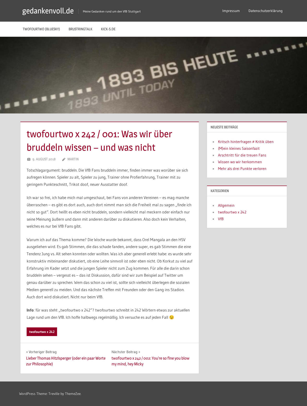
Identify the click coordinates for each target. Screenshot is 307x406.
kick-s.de (108, 29)
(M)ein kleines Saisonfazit (239, 148)
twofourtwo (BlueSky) (41, 29)
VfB (221, 218)
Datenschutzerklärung (265, 10)
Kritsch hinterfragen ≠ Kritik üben (246, 141)
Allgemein (226, 205)
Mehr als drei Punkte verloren (242, 168)
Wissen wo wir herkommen (240, 161)
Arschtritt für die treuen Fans (242, 155)
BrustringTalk (80, 29)
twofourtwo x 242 (41, 332)
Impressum (231, 10)
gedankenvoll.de (48, 10)
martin (73, 159)
